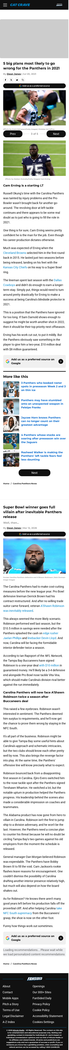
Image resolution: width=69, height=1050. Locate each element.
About (6, 986)
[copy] (23, 80)
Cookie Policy (41, 1010)
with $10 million (49, 665)
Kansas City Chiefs (15, 267)
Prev (13, 134)
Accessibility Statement (48, 1016)
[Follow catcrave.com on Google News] (60, 361)
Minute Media (18, 1030)
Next (56, 134)
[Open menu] (5, 5)
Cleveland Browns (14, 253)
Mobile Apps (10, 998)
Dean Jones (14, 74)
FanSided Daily (42, 998)
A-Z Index (9, 1022)
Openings (39, 986)
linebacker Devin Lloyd (42, 638)
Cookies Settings (43, 1022)
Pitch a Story (11, 1004)
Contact (8, 992)
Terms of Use (11, 1010)
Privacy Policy (41, 1004)
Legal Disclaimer (13, 1016)
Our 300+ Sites (42, 992)
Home (6, 483)
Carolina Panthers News (25, 483)
